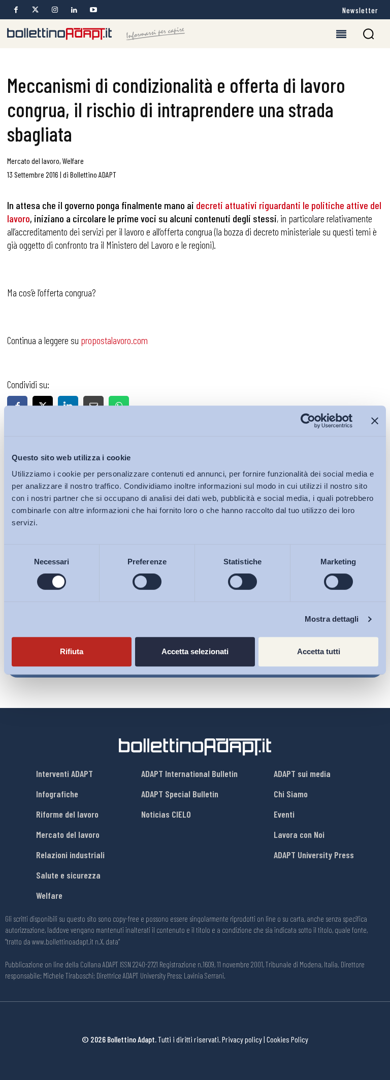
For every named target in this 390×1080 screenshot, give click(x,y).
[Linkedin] (74, 10)
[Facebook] (16, 10)
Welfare (73, 160)
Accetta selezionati (195, 651)
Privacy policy (242, 1039)
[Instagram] (54, 10)
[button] (368, 33)
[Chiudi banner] (374, 420)
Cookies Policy (287, 1039)
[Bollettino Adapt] (96, 34)
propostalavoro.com (114, 340)
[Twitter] (35, 10)
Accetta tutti (318, 651)
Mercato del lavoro (33, 160)
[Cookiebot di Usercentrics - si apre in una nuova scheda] (308, 420)
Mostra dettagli (332, 619)
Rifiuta (71, 651)
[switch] (147, 581)
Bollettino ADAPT (93, 174)
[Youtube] (93, 10)
